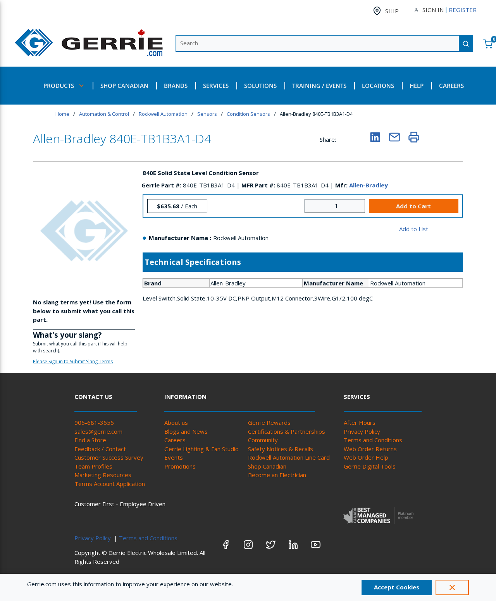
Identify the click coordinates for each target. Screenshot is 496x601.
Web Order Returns (370, 449)
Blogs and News (186, 431)
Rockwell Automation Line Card (289, 457)
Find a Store (90, 440)
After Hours (359, 422)
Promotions (180, 466)
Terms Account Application (109, 484)
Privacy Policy (362, 431)
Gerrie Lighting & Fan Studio (201, 449)
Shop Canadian (267, 466)
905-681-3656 (94, 422)
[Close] (452, 587)
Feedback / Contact (100, 449)
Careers (175, 440)
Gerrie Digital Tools (370, 466)
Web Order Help (366, 457)
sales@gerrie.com (98, 431)
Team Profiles (93, 466)
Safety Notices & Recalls (280, 449)
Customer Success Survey (108, 457)
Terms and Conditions (373, 440)
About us (176, 422)
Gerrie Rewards (269, 422)
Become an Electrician (277, 475)
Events (173, 457)
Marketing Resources (102, 475)
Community (263, 440)
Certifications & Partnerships (286, 431)
